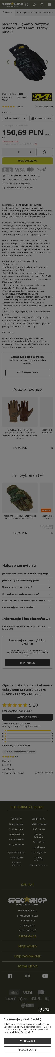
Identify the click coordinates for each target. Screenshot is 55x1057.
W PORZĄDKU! (27, 1041)
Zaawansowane (27, 1049)
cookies (39, 1027)
